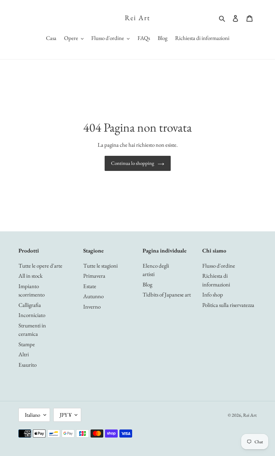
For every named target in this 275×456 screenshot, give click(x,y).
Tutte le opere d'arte (40, 265)
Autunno (93, 296)
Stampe (26, 344)
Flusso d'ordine (218, 265)
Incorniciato (31, 315)
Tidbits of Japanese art (167, 294)
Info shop (212, 294)
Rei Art (137, 17)
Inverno (92, 306)
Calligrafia (29, 305)
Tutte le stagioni (100, 265)
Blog (147, 284)
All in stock (30, 275)
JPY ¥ (65, 414)
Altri (23, 354)
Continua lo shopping (132, 163)
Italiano (32, 414)
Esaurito (27, 364)
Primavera (94, 275)
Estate (89, 286)
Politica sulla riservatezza (228, 305)
